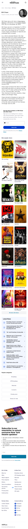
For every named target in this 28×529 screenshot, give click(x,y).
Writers (3, 482)
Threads (19, 510)
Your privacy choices (4, 487)
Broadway (14, 376)
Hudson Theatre (21, 22)
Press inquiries (5, 479)
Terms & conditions (6, 484)
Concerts (14, 389)
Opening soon (18, 482)
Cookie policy (5, 493)
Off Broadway (14, 381)
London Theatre (5, 503)
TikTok (18, 508)
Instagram (19, 506)
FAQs (3, 475)
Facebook (19, 503)
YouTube (19, 515)
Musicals (14, 385)
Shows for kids (14, 398)
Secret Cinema (5, 508)
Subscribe (14, 127)
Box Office (4, 510)
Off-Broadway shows (20, 475)
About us (4, 473)
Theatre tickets (18, 489)
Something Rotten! (11, 82)
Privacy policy (5, 490)
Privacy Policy (17, 460)
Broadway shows (19, 473)
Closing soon (14, 394)
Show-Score (5, 506)
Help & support (5, 477)
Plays (16, 479)
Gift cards (17, 491)
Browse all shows (14, 312)
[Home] (14, 2)
